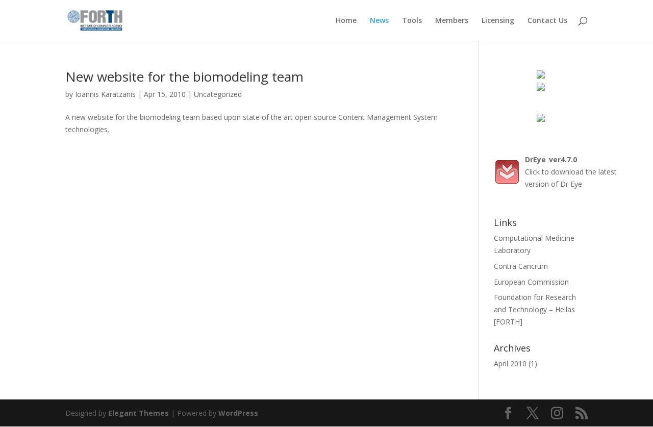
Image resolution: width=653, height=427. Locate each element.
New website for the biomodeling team (184, 76)
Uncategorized (218, 94)
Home (346, 21)
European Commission (531, 282)
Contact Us (547, 21)
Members (451, 21)
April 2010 (510, 363)
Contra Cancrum (521, 266)
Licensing (498, 21)
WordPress (238, 413)
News (379, 21)
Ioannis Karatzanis (105, 94)
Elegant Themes (138, 413)
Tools (412, 21)
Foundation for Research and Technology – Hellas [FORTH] (535, 309)
